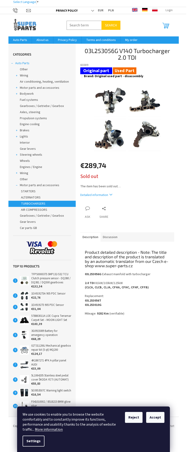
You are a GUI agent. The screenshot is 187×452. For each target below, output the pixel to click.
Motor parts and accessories (39, 88)
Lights (24, 136)
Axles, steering (30, 112)
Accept (155, 417)
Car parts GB (28, 228)
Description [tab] (90, 237)
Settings (33, 441)
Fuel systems (29, 100)
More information (49, 429)
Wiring (24, 75)
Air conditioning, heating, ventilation (44, 81)
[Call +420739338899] (19, 10)
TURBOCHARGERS (33, 203)
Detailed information (94, 195)
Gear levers (28, 149)
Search (111, 25)
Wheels (25, 161)
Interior (25, 142)
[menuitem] (20, 40)
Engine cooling (30, 124)
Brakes (24, 130)
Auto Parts (22, 63)
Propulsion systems (33, 118)
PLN (111, 10)
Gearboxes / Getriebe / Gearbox (42, 106)
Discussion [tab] (110, 237)
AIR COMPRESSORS (34, 210)
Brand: (113, 76)
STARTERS (28, 191)
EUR (101, 10)
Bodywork (27, 93)
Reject (133, 417)
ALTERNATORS (31, 197)
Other (24, 69)
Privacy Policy (67, 11)
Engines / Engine (31, 167)
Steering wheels (31, 154)
